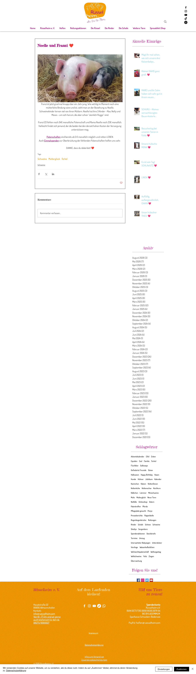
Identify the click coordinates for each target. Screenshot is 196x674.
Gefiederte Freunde (138, 470)
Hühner (141, 479)
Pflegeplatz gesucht (138, 511)
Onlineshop (143, 502)
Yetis (145, 556)
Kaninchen (135, 484)
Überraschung (136, 561)
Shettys (134, 529)
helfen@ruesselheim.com (148, 622)
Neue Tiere (152, 497)
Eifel (147, 456)
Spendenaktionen (138, 533)
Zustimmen (181, 669)
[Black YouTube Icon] (185, 15)
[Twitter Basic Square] (147, 580)
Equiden (134, 461)
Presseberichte (137, 515)
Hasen (156, 474)
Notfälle (134, 502)
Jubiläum (149, 479)
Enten (153, 456)
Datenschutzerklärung (16, 670)
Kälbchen (134, 493)
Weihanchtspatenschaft (140, 552)
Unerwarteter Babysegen (140, 543)
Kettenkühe (135, 488)
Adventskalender (137, 456)
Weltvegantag (156, 552)
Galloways (144, 465)
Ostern (151, 502)
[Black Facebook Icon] (185, 7)
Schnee (148, 524)
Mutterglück (54, 158)
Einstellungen (164, 669)
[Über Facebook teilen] (39, 174)
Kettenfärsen (153, 484)
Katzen (143, 484)
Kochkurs (157, 488)
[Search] (165, 22)
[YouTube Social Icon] (151, 580)
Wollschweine (136, 556)
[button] (47, 28)
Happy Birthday (147, 474)
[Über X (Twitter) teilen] (46, 174)
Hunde (133, 479)
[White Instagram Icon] (89, 606)
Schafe (140, 524)
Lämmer (143, 493)
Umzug (142, 538)
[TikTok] (185, 18)
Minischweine (153, 493)
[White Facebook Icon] (84, 606)
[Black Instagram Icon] (185, 11)
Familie (147, 461)
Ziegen (151, 556)
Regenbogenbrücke (138, 520)
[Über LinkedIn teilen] (53, 174)
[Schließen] (192, 669)
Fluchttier (134, 465)
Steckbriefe (151, 533)
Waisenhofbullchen (147, 547)
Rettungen (152, 520)
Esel (140, 461)
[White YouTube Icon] (94, 606)
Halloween (135, 474)
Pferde (145, 506)
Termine (134, 538)
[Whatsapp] (185, 22)
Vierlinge (134, 547)
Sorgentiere (143, 529)
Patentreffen (136, 506)
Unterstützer (157, 543)
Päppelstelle (149, 515)
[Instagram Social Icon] (142, 580)
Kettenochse (147, 488)
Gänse (150, 470)
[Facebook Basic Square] (138, 580)
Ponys (150, 511)
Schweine (42, 158)
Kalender (157, 479)
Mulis (133, 497)
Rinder (133, 524)
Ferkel (64, 158)
